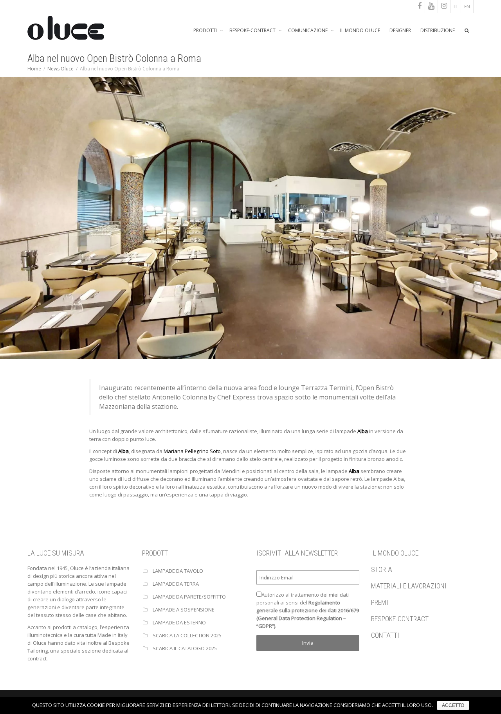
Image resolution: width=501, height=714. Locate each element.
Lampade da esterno (179, 622)
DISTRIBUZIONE (437, 30)
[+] (250, 217)
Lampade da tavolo (178, 570)
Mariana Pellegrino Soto (192, 451)
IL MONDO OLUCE (360, 30)
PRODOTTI (205, 30)
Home (34, 68)
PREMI (379, 602)
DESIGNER (400, 30)
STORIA (381, 569)
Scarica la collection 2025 (187, 635)
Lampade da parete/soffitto (189, 596)
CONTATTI (385, 635)
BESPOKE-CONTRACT (253, 30)
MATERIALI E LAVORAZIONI (409, 586)
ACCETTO (453, 705)
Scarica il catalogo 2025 (185, 648)
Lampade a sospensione (183, 609)
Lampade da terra (176, 583)
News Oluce (60, 68)
